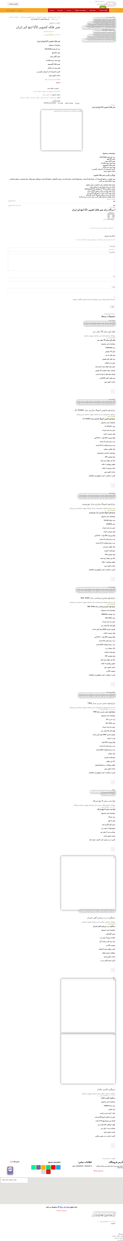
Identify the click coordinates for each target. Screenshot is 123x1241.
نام (114, 276)
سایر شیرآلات (54, 19)
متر (101, 938)
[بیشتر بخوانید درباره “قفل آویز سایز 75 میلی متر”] (113, 391)
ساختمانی (12, 179)
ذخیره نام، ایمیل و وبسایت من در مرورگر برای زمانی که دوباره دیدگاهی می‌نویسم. (94, 299)
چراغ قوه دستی (110, 712)
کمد (102, 840)
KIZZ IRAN (48, 49)
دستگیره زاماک (107, 189)
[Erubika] (38, 1167)
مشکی (106, 449)
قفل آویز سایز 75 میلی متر (104, 331)
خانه (59, 17)
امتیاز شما (112, 246)
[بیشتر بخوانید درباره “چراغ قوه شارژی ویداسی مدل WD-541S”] (113, 684)
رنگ (114, 754)
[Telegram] (58, 1167)
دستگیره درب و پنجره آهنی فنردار (101, 917)
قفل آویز (112, 340)
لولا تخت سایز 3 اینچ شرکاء (104, 801)
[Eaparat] (43, 1172)
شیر (114, 179)
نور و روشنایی (80, 414)
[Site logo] (111, 4)
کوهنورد (98, 570)
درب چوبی (103, 1136)
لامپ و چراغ (112, 508)
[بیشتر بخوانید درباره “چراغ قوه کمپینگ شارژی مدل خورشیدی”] (113, 579)
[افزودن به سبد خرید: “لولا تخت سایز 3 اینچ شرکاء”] (113, 849)
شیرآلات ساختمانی (14, 17)
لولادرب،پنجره (101, 805)
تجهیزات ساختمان (41, 17)
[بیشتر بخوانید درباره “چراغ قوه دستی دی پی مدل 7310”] (113, 782)
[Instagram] (53, 1167)
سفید (102, 660)
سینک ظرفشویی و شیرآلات (28, 17)
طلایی (110, 547)
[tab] (77, 103)
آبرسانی (85, 179)
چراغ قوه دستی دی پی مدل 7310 (101, 703)
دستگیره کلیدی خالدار (106, 1089)
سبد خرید (68, 10)
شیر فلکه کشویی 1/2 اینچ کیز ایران (103, 107)
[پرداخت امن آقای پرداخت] (10, 1170)
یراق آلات (75, 805)
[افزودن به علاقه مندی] (113, 387)
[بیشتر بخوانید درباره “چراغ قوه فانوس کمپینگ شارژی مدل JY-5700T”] (113, 485)
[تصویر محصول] (99, 324)
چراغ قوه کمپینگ (109, 512)
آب (49, 72)
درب (109, 840)
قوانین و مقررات (103, 10)
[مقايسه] (113, 328)
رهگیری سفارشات (13, 4)
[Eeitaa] (43, 1167)
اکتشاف (91, 476)
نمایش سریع (113, 396)
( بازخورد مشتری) (49, 31)
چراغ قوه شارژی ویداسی (106, 606)
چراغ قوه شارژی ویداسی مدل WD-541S (98, 598)
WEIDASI (104, 614)
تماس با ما (60, 10)
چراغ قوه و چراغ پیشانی (109, 414)
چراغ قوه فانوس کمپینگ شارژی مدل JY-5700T (95, 410)
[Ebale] (33, 1167)
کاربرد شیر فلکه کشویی (101, 175)
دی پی (110, 719)
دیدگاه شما (112, 252)
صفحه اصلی (93, 10)
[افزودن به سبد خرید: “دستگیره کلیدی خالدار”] (113, 1145)
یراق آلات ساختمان (110, 336)
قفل (104, 336)
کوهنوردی (98, 675)
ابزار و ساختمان (52, 17)
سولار (110, 520)
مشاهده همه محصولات (80, 10)
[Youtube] (48, 1172)
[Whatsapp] (48, 1167)
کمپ (103, 570)
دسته (56, 60)
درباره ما (52, 10)
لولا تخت (112, 809)
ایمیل (113, 286)
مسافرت (108, 476)
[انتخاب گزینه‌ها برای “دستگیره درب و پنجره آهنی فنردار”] (113, 970)
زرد (106, 648)
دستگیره (102, 922)
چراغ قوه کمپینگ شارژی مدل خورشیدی (98, 504)
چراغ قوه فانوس (109, 419)
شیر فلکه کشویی (54, 41)
